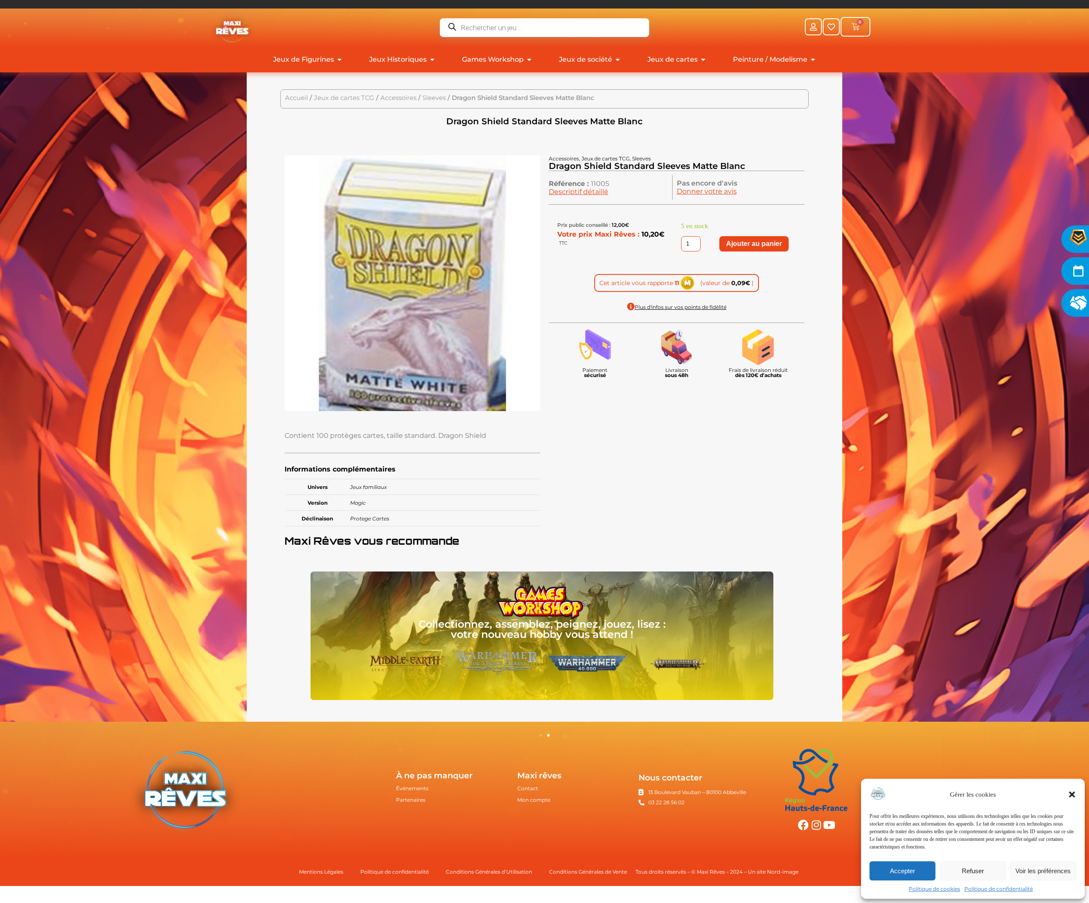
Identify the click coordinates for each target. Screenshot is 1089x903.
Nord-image (782, 872)
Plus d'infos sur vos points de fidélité (681, 307)
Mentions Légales (321, 872)
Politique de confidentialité (998, 889)
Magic (358, 503)
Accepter (902, 870)
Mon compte (533, 800)
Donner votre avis (707, 191)
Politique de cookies (934, 889)
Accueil (296, 98)
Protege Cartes (369, 518)
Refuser (973, 870)
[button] (1072, 794)
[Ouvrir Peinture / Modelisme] (813, 59)
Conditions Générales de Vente (588, 872)
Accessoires (398, 98)
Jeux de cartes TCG (344, 98)
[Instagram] (816, 825)
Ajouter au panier (754, 243)
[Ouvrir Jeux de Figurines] (339, 59)
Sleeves (434, 98)
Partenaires (410, 800)
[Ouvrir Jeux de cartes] (703, 59)
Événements (412, 788)
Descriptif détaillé (578, 192)
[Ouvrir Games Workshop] (529, 59)
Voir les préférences (1043, 870)
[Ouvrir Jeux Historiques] (432, 59)
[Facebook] (803, 825)
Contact (527, 788)
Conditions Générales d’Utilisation (489, 872)
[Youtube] (829, 825)
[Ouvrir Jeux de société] (617, 59)
